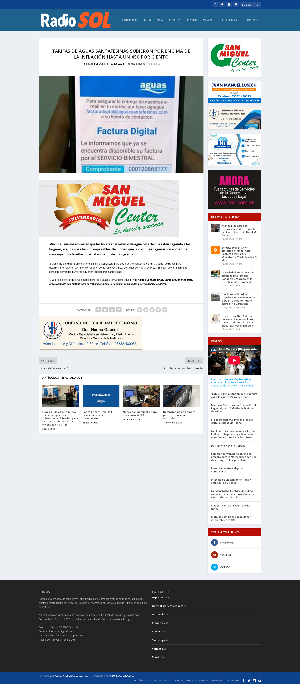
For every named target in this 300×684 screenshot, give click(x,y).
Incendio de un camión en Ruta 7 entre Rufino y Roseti (231, 481)
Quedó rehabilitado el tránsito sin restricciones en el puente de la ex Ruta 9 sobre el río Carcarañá (239, 299)
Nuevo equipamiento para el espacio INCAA (140, 413)
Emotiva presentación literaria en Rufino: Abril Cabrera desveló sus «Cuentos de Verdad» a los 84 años (239, 254)
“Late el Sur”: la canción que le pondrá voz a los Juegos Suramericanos (234, 395)
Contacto (253, 20)
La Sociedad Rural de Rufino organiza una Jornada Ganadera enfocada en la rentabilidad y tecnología (238, 277)
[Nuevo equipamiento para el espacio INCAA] (141, 396)
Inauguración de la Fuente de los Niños (231, 507)
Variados (207, 20)
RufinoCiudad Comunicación (71, 676)
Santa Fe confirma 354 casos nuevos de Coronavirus (97, 415)
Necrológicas (230, 20)
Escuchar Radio (129, 20)
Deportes (175, 20)
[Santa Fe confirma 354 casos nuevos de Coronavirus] (101, 396)
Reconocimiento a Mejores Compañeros (227, 470)
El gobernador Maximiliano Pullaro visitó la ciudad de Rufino (232, 421)
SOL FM (103, 63)
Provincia (191, 20)
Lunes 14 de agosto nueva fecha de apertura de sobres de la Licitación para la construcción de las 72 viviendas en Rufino (60, 418)
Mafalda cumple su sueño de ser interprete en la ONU (231, 518)
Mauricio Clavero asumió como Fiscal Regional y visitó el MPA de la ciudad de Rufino (233, 408)
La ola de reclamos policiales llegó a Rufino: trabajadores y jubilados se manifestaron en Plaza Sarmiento (233, 434)
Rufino (147, 20)
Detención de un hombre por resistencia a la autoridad (179, 415)
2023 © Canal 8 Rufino (122, 676)
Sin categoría (160, 640)
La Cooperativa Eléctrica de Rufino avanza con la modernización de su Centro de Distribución (232, 494)
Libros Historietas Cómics (167, 606)
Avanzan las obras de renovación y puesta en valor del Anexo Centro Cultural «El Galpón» (239, 230)
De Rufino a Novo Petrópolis (228, 445)
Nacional (157, 614)
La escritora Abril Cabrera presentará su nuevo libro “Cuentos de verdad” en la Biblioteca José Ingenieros (237, 320)
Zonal (160, 20)
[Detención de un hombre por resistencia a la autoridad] (181, 396)
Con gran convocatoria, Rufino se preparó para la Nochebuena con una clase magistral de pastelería (234, 457)
